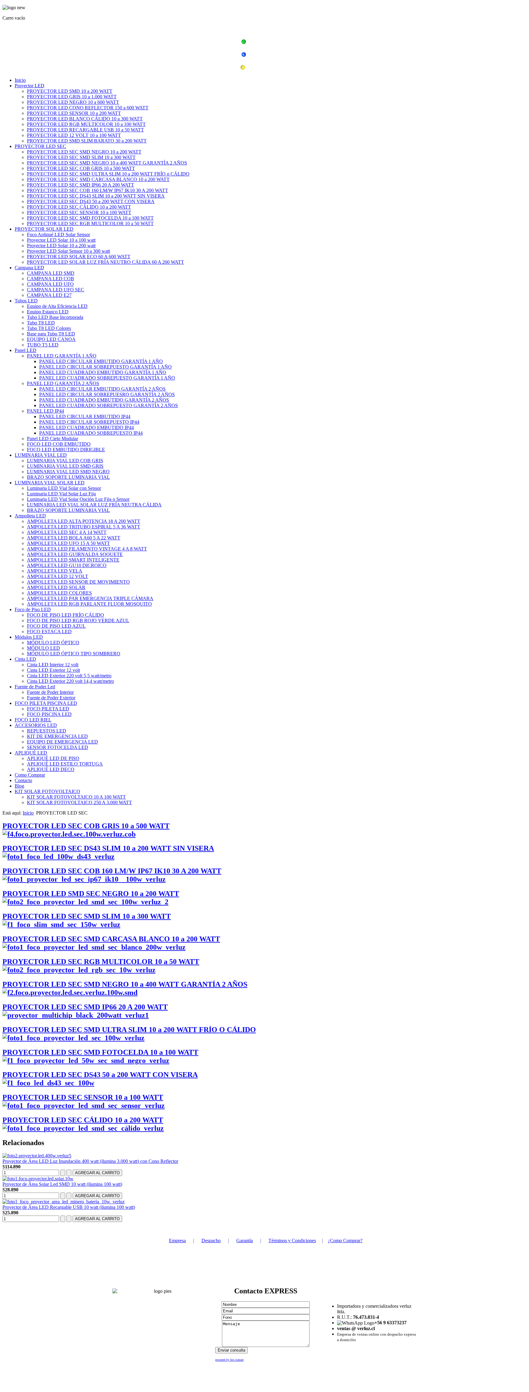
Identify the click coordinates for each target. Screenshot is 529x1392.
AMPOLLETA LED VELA (54, 570)
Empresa (177, 1240)
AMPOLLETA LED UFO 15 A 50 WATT (68, 543)
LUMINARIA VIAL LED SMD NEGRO (68, 471)
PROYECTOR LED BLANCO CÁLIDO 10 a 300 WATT (85, 118)
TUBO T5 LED (42, 344)
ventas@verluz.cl (268, 68)
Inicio (20, 80)
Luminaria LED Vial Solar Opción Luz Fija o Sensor (78, 499)
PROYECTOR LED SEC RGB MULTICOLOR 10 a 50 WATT (90, 223)
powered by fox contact (229, 1359)
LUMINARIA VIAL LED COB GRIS (65, 460)
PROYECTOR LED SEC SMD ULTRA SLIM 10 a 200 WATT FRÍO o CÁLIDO (108, 173)
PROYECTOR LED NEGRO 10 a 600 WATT (73, 102)
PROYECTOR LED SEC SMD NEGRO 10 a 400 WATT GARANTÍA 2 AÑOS (107, 162)
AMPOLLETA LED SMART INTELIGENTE (73, 559)
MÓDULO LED (43, 648)
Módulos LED (29, 637)
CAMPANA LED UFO (50, 284)
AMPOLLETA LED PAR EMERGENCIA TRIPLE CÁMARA (90, 598)
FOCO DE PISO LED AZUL (56, 626)
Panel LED (25, 350)
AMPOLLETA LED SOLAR (56, 587)
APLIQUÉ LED (31, 752)
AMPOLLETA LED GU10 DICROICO (67, 565)
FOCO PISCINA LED (49, 714)
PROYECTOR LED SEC (40, 146)
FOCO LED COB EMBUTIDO (59, 444)
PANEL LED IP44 (45, 411)
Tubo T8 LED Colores (49, 328)
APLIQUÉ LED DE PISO (53, 758)
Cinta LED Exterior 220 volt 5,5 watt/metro (69, 675)
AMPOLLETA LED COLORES (59, 593)
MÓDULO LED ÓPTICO (53, 642)
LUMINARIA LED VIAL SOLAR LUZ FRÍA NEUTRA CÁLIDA (94, 504)
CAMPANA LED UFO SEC (55, 289)
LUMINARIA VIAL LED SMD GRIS (65, 466)
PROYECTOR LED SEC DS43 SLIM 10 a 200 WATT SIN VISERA (96, 196)
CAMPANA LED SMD (50, 273)
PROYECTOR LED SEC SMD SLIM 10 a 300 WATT (81, 157)
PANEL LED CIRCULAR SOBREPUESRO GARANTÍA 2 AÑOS (107, 394)
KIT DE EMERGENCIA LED (57, 736)
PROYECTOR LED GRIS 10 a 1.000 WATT (72, 96)
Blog (19, 786)
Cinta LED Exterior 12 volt (53, 670)
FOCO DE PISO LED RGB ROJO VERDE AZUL (78, 620)
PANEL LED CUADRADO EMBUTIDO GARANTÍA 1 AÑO (102, 372)
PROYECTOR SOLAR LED (44, 229)
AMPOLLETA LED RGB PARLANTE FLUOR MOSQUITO (89, 604)
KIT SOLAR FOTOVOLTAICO (47, 791)
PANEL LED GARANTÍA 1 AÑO (61, 355)
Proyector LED (29, 85)
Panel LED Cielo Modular (52, 438)
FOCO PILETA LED (48, 708)
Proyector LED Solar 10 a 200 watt (61, 245)
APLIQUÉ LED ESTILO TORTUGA (65, 763)
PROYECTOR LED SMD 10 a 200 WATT (69, 91)
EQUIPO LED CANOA (51, 339)
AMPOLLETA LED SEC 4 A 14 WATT (67, 532)
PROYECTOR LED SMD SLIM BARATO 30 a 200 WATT (87, 140)
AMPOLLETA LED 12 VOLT (57, 576)
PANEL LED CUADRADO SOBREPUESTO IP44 (91, 433)
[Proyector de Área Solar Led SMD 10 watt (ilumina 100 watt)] (37, 1178)
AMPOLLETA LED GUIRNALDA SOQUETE (75, 554)
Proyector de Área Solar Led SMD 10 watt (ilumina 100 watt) (62, 1184)
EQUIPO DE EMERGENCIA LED (62, 741)
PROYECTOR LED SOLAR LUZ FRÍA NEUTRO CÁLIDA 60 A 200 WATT (105, 262)
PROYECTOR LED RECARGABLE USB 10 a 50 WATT (85, 129)
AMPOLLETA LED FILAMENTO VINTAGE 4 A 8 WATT (87, 548)
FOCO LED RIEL (33, 719)
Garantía (244, 1240)
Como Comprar (30, 774)
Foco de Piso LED (33, 609)
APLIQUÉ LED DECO (50, 769)
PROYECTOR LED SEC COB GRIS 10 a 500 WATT (81, 168)
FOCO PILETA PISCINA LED (46, 703)
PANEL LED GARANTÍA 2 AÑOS (63, 383)
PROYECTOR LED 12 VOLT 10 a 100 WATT (74, 135)
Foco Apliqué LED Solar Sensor (58, 234)
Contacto (23, 780)
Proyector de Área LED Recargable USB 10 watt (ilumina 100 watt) (68, 1207)
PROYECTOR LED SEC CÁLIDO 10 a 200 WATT (79, 207)
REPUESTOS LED (46, 730)
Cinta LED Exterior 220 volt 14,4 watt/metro (70, 681)
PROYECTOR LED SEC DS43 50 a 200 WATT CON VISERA (91, 201)
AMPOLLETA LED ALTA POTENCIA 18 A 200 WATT (83, 521)
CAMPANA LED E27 (49, 295)
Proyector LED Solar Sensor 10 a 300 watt (68, 251)
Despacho (211, 1240)
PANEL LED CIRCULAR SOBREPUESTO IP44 (89, 422)
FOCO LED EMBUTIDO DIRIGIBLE (66, 449)
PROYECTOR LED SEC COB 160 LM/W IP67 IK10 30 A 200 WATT (97, 190)
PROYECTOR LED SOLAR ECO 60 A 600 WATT (78, 256)
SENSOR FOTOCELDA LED (57, 747)
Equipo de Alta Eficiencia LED (57, 306)
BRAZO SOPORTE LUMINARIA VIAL (68, 477)
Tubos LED (26, 300)
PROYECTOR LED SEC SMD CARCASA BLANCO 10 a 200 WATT (98, 179)
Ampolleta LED (30, 515)
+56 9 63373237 (268, 42)
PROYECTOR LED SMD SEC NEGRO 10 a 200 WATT (90, 894)
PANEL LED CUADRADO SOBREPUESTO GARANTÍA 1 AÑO (107, 377)
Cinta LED (25, 659)
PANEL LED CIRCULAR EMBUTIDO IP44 (84, 416)
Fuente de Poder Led (35, 686)
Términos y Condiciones (292, 1240)
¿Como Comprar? (345, 1240)
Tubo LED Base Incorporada (55, 317)
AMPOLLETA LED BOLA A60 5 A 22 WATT (73, 537)
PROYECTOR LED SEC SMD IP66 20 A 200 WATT (80, 184)
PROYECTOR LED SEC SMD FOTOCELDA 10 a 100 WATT (90, 218)
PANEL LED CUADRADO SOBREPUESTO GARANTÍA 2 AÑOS (108, 405)
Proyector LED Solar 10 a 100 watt (61, 240)
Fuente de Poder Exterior (51, 697)
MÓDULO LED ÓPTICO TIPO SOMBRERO (73, 653)
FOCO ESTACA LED (49, 631)
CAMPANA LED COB (50, 278)
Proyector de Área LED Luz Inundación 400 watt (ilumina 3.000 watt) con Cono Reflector (90, 1161)
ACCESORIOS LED (36, 725)
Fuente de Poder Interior (50, 692)
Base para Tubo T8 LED (51, 333)
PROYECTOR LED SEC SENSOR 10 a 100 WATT (79, 212)
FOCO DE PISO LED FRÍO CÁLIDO (65, 615)
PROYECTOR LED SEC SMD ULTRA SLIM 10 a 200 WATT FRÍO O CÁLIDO (129, 1030)
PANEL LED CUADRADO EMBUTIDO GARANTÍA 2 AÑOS (104, 400)
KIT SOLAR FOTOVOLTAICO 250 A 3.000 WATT (79, 802)
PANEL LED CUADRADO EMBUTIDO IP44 (86, 427)
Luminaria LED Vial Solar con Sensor (64, 488)
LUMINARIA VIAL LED (41, 455)
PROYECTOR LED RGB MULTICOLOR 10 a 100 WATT (86, 124)
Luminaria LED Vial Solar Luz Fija (61, 493)
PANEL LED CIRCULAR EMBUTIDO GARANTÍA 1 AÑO (101, 361)
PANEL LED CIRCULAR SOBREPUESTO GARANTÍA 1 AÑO (105, 366)
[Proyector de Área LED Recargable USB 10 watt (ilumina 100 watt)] (63, 1201)
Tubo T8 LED (41, 322)
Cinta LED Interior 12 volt (52, 664)
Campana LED (29, 267)
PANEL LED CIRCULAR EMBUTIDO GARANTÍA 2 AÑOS (102, 389)
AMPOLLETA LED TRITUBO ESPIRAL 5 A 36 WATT (83, 526)
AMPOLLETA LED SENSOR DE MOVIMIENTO (78, 581)
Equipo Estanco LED (48, 311)
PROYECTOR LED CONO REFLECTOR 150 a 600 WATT (87, 107)
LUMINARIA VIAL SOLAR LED (49, 482)
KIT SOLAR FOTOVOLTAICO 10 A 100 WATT (76, 797)
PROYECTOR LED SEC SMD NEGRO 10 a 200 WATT (84, 151)
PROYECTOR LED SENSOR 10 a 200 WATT (74, 113)
